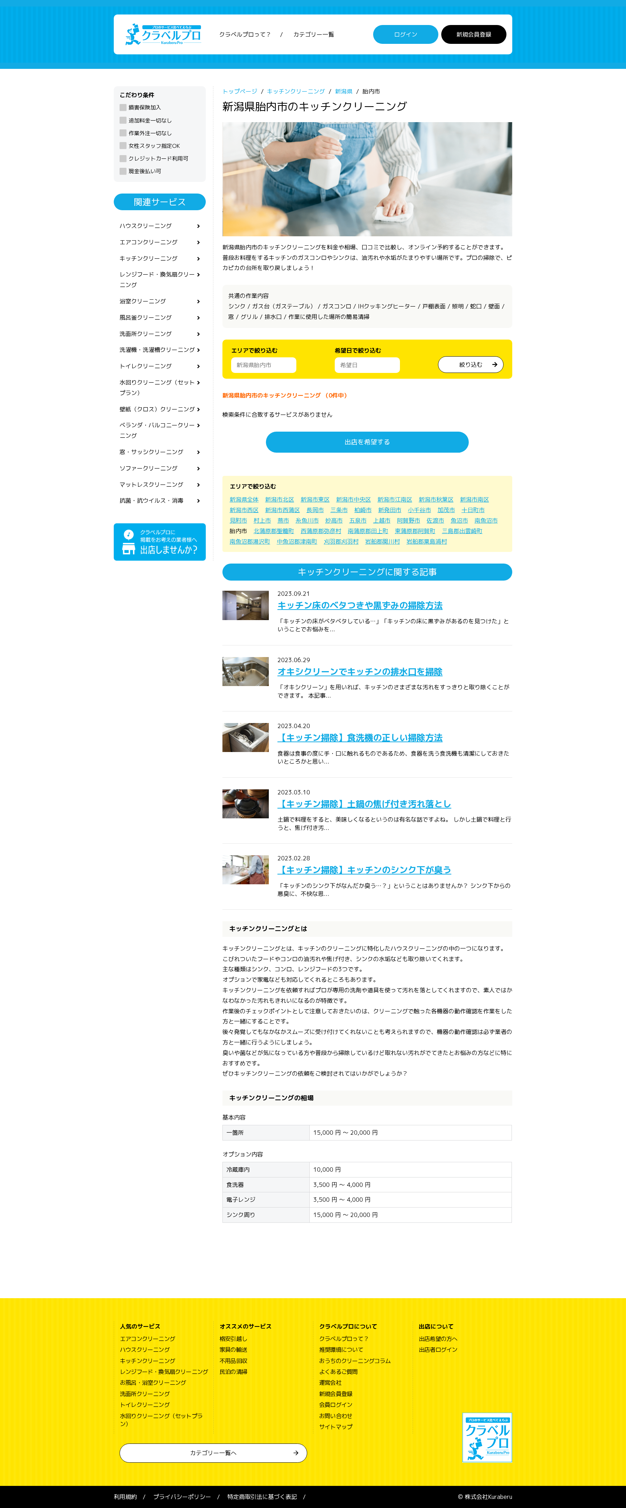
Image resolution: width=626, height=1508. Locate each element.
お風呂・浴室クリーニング (153, 1383)
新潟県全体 (244, 499)
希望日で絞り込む (358, 350)
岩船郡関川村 (382, 541)
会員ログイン (335, 1405)
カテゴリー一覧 (313, 34)
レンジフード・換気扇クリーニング (157, 279)
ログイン (405, 34)
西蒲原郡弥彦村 (321, 531)
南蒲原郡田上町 (368, 531)
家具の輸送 (233, 1350)
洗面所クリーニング (146, 334)
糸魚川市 (307, 520)
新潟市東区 (315, 499)
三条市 (339, 510)
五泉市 (358, 520)
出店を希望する (367, 441)
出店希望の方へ (438, 1339)
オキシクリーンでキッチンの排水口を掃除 (360, 671)
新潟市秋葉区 (436, 499)
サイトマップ (335, 1427)
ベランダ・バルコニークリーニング (157, 430)
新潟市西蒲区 (282, 510)
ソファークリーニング (149, 468)
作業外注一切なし (150, 133)
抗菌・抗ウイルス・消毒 (151, 500)
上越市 (382, 520)
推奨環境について (341, 1350)
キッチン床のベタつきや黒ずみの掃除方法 (360, 605)
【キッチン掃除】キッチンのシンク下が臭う (364, 870)
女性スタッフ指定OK (154, 146)
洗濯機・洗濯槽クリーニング (157, 350)
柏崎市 (363, 510)
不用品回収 (233, 1361)
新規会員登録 (473, 34)
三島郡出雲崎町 (462, 531)
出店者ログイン (438, 1350)
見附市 (238, 520)
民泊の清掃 (233, 1372)
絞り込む (471, 365)
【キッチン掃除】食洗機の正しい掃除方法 (360, 737)
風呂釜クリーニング (146, 317)
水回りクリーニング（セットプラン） (157, 387)
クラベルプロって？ (245, 34)
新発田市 (389, 510)
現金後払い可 (145, 171)
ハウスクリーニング (146, 226)
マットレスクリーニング (151, 485)
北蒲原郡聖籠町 (274, 531)
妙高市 (334, 520)
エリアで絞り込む (254, 350)
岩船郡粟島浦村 (426, 541)
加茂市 (446, 510)
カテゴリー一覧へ (213, 1453)
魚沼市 (459, 520)
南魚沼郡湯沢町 (250, 541)
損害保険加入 (145, 107)
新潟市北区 (279, 499)
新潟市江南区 (394, 499)
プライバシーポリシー (182, 1497)
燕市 (283, 520)
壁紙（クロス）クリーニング (157, 409)
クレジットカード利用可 (158, 158)
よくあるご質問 (338, 1372)
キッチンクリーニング (149, 258)
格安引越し (233, 1339)
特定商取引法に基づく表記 (262, 1497)
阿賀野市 (408, 520)
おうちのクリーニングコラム (355, 1361)
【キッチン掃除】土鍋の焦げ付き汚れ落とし (364, 804)
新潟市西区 (244, 510)
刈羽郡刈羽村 (341, 541)
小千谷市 (419, 510)
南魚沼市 (486, 520)
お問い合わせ (335, 1416)
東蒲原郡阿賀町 (415, 531)
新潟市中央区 (353, 499)
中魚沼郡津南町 (297, 541)
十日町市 (473, 510)
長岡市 (315, 510)
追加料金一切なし (150, 120)
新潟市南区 (474, 499)
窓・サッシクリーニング (151, 452)
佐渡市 (435, 520)
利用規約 (125, 1497)
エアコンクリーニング (149, 242)
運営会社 (330, 1383)
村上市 (262, 520)
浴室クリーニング (143, 301)
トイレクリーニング (146, 366)
